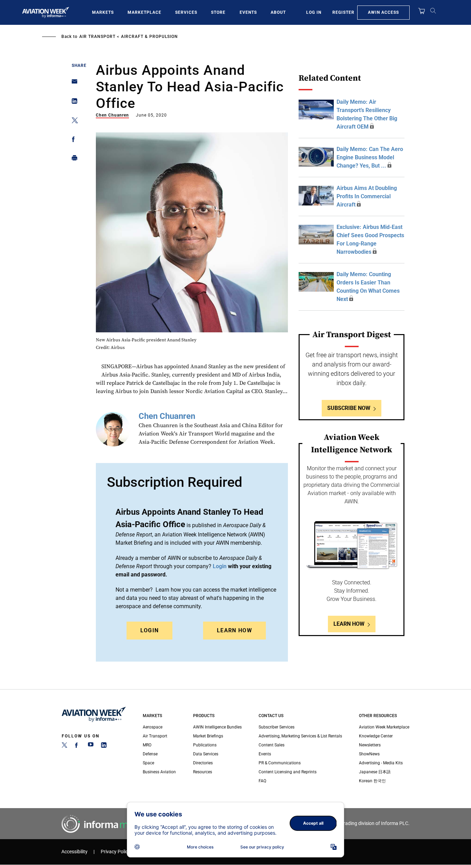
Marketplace (144, 12)
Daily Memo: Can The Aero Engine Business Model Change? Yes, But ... (370, 157)
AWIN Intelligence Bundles (217, 727)
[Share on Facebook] (72, 140)
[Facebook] (77, 746)
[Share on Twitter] (72, 121)
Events (248, 12)
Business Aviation (159, 772)
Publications (205, 745)
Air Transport (97, 36)
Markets (103, 12)
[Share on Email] (72, 83)
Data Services (205, 754)
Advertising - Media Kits (381, 763)
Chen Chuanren (112, 115)
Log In (313, 12)
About (278, 12)
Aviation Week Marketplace (384, 727)
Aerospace (152, 727)
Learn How (234, 630)
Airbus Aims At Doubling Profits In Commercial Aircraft (367, 196)
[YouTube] (90, 746)
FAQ (262, 780)
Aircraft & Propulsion (149, 36)
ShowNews (369, 754)
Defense (150, 754)
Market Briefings (208, 736)
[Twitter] (64, 746)
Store (218, 12)
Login (149, 630)
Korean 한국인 (372, 780)
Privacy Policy (115, 852)
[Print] (72, 159)
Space (148, 763)
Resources (202, 772)
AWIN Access (383, 12)
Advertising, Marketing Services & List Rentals (300, 736)
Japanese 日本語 (375, 772)
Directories (203, 763)
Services (186, 12)
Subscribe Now (348, 408)
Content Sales (271, 745)
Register (343, 12)
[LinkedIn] (104, 746)
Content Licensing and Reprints (288, 772)
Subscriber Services (276, 727)
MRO (147, 745)
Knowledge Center (376, 736)
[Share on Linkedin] (72, 102)
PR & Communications (280, 763)
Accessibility (74, 852)
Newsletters (370, 745)
